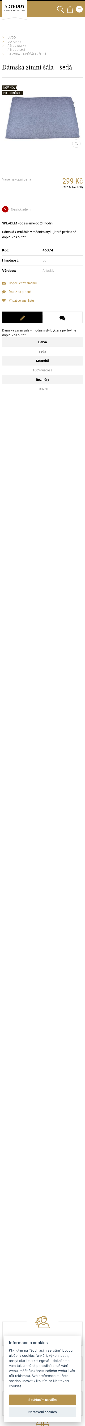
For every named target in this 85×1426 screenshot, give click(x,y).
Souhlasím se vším (42, 1400)
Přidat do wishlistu (21, 300)
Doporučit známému (22, 283)
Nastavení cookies (42, 1412)
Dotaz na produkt (20, 291)
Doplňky (14, 41)
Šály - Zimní (16, 50)
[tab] (22, 317)
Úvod (12, 37)
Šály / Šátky (17, 46)
